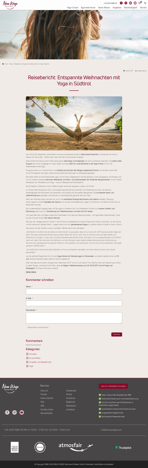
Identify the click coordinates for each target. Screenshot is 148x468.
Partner (69, 394)
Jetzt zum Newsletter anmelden (113, 386)
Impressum (70, 409)
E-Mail (29, 298)
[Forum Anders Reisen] (14, 447)
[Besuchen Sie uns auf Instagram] (125, 3)
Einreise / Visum (47, 409)
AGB (42, 405)
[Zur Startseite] (10, 5)
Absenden (116, 334)
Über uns (44, 390)
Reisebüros (70, 402)
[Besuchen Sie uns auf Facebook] (121, 3)
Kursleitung (70, 398)
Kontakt (44, 394)
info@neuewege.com (111, 430)
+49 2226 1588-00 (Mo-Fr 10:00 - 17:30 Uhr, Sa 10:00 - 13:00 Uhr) (37, 430)
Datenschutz (71, 405)
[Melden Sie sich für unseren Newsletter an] (135, 3)
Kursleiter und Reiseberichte (40, 362)
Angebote (117, 8)
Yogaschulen (71, 390)
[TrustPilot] (122, 447)
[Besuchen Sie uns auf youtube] (22, 412)
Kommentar (31, 310)
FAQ (42, 402)
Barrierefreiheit (46, 413)
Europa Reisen (35, 358)
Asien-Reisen (104, 8)
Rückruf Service (47, 398)
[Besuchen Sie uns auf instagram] (14, 412)
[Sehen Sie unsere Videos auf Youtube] (130, 3)
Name (28, 287)
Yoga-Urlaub (72, 8)
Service (143, 8)
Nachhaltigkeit (130, 8)
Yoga (31, 366)
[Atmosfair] (75, 447)
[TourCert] (40, 447)
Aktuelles (32, 354)
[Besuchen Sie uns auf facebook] (7, 412)
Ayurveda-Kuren (88, 8)
